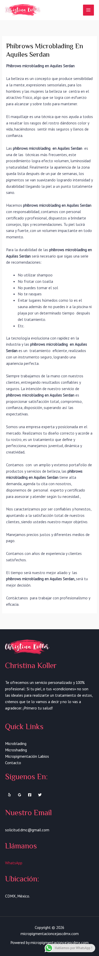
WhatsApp (13, 862)
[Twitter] (40, 794)
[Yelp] (9, 794)
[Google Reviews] (19, 794)
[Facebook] (29, 794)
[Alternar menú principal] (88, 10)
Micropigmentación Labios (27, 756)
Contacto (13, 762)
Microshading (16, 749)
